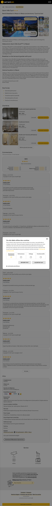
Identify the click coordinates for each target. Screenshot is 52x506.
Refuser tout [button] (25, 262)
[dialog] (26, 253)
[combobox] (47, 239)
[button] (13, 266)
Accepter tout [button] (39, 262)
